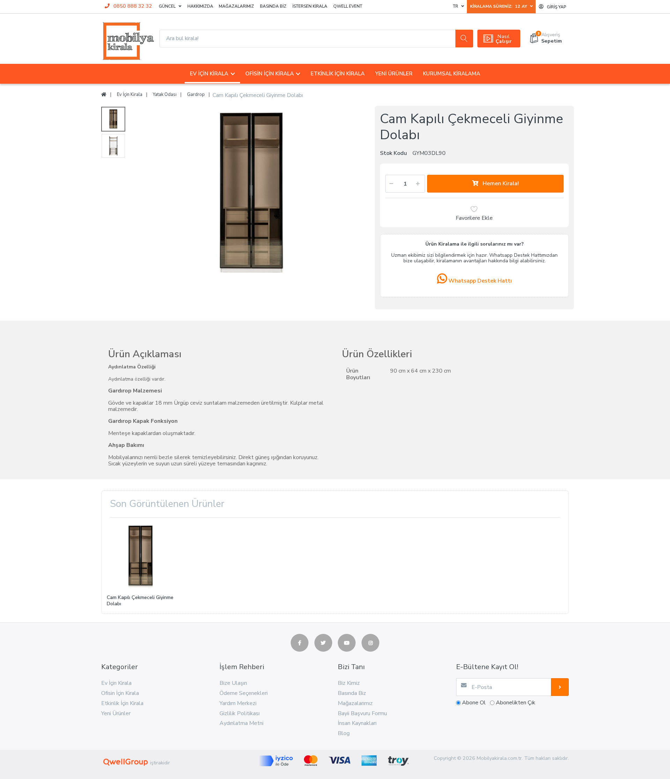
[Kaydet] (560, 687)
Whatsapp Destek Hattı (479, 281)
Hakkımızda (200, 6)
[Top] (103, 94)
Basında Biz (273, 6)
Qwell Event (347, 6)
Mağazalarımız (236, 6)
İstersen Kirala (309, 6)
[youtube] (347, 643)
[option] (251, 224)
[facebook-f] (299, 643)
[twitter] (323, 643)
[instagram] (370, 643)
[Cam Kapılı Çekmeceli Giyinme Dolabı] (251, 224)
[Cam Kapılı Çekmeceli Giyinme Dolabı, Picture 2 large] (113, 146)
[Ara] (464, 38)
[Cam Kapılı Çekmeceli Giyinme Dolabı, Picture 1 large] (113, 119)
